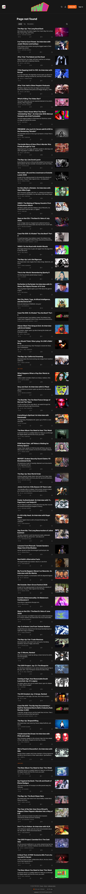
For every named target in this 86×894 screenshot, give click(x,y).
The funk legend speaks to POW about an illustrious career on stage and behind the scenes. (34, 119)
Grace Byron (25, 604)
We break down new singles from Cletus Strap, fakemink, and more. (35, 262)
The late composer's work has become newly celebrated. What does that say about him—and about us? (33, 536)
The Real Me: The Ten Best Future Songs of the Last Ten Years (33, 401)
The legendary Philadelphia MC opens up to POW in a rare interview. (34, 420)
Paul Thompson (26, 137)
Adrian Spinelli (26, 552)
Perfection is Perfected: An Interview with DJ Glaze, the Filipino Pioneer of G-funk (34, 285)
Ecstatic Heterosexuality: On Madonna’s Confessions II (32, 599)
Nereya (23, 757)
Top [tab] (25, 24)
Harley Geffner (25, 362)
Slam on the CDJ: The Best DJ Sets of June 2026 (33, 612)
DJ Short (23, 276)
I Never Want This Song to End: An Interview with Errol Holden (34, 327)
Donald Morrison (26, 265)
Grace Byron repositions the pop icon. (28, 602)
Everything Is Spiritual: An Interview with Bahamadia (33, 416)
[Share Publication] (65, 6)
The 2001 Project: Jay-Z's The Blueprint (32, 666)
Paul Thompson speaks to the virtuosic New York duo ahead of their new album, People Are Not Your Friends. (34, 739)
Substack (36, 892)
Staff (23, 658)
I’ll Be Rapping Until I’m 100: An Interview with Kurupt (34, 71)
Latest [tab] (20, 24)
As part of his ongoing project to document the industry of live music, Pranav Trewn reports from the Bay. (34, 588)
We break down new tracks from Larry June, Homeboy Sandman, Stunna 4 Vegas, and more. (33, 642)
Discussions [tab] (30, 24)
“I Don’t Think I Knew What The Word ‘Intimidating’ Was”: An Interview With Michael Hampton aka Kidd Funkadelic (35, 114)
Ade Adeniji (24, 292)
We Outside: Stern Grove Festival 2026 (32, 585)
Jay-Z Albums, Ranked (26, 653)
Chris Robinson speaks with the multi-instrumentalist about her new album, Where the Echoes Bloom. (34, 829)
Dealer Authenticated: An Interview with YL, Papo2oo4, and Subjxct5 (34, 501)
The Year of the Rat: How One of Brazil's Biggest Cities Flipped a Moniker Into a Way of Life (35, 811)
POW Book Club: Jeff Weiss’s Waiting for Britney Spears (33, 445)
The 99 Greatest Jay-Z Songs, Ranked (32, 694)
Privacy (41, 886)
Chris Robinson (26, 523)
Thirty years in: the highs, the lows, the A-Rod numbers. (33, 696)
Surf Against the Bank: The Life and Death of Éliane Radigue (34, 782)
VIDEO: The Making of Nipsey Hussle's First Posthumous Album (34, 204)
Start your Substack (40, 889)
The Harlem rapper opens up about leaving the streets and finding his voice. (34, 331)
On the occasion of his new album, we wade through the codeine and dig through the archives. (33, 405)
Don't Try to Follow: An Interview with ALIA (33, 827)
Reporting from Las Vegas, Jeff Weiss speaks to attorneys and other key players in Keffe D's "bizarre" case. (35, 149)
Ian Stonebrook (28, 493)
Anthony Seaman (26, 34)
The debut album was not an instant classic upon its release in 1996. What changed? (34, 684)
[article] (43, 33)
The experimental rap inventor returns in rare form (32, 561)
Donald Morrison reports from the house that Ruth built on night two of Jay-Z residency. (34, 629)
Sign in (81, 7)
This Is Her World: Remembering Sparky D (33, 272)
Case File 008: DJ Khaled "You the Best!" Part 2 (34, 235)
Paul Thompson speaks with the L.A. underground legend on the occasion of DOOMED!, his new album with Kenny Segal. (35, 193)
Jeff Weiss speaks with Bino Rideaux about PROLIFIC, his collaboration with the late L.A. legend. (33, 208)
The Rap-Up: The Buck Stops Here (30, 796)
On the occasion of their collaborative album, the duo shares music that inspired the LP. (34, 860)
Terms (45, 886)
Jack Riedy (25, 122)
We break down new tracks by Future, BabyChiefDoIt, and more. (34, 724)
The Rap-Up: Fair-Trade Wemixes (30, 640)
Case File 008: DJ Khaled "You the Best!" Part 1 (34, 314)
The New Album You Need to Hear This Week (34, 430)
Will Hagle (25, 252)
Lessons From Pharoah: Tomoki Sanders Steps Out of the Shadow (33, 547)
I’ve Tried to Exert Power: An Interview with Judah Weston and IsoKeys (33, 43)
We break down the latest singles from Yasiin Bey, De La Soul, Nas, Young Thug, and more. (35, 32)
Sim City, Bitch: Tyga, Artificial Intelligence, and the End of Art (33, 300)
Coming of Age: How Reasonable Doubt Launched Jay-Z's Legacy (32, 680)
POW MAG (24, 211)
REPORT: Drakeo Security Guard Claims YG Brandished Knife (33, 460)
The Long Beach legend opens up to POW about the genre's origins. (34, 289)
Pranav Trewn (25, 181)
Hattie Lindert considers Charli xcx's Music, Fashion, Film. (34, 378)
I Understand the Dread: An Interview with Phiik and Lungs (33, 735)
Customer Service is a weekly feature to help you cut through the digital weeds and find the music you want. (35, 433)
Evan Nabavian (26, 563)
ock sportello (25, 306)
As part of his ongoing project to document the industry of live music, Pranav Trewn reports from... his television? (34, 178)
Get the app (50, 889)
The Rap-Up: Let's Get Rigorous (29, 259)
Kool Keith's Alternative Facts (28, 559)
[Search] (61, 6)
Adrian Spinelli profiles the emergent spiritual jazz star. (33, 550)
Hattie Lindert (25, 379)
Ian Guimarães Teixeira (28, 819)
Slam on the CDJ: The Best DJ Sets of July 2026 (33, 219)
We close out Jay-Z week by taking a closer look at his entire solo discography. (34, 655)
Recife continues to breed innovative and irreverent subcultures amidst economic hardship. (32, 816)
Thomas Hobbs (28, 78)
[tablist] (26, 24)
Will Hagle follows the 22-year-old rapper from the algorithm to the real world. (35, 249)
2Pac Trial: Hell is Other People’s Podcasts (33, 85)
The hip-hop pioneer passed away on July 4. (30, 275)
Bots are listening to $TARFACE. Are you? (29, 304)
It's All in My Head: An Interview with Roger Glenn (33, 516)
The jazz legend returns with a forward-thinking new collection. (32, 520)
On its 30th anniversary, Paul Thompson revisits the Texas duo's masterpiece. (34, 346)
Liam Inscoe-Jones (26, 538)
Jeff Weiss (27, 63)
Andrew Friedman (29, 848)
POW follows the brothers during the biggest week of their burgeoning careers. (34, 47)
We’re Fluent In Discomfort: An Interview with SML (34, 750)
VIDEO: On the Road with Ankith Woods (32, 246)
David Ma (26, 577)
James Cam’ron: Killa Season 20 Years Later (34, 487)
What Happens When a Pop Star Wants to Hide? (33, 374)
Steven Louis (25, 165)
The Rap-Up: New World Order (29, 474)
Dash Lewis (27, 334)
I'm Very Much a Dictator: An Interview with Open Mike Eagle (33, 189)
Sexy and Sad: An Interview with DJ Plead (33, 387)
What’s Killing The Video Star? (29, 99)
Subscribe (72, 7)
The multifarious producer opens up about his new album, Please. (34, 390)
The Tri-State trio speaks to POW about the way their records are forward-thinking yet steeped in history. (34, 505)
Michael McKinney (26, 226)
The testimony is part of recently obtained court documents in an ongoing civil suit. (34, 464)
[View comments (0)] (30, 52)
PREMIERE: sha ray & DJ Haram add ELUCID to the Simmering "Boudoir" (35, 130)
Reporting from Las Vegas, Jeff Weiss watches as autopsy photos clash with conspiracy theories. (33, 60)
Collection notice (51, 886)
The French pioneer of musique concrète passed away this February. (34, 786)
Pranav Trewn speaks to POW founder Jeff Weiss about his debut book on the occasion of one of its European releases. (34, 448)
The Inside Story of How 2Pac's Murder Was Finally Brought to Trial (34, 145)
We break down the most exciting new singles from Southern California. (35, 359)
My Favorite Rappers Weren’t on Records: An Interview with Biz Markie (34, 572)
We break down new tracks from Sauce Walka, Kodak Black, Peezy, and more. (34, 799)
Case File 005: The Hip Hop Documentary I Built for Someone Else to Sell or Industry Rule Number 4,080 (34, 708)
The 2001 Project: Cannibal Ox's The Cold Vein (33, 841)
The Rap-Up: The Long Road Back (30, 29)
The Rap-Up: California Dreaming (30, 357)
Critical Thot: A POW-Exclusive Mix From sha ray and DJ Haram (34, 856)
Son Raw (23, 687)
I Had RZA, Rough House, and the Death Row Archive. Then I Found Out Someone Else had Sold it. (34, 713)
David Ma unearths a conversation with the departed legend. (34, 575)
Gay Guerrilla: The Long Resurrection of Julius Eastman (35, 532)
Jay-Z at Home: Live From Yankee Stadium (33, 626)
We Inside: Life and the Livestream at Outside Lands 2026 (34, 174)
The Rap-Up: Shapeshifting (27, 721)
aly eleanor (25, 789)
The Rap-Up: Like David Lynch (29, 160)
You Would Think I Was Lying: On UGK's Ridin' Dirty (34, 342)
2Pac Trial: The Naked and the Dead (31, 57)
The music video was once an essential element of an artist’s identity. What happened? (34, 102)
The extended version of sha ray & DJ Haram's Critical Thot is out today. (34, 134)
